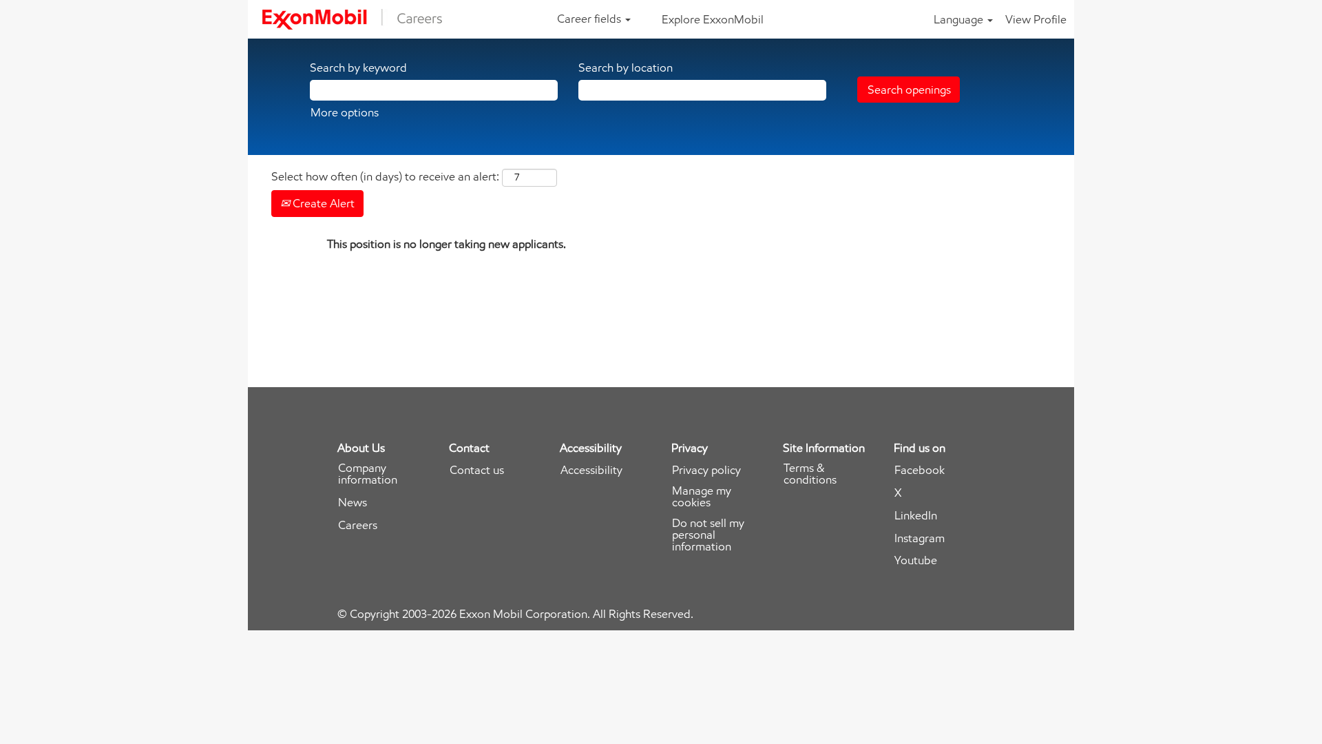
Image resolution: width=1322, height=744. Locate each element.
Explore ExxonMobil (713, 19)
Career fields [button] (590, 18)
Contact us (477, 470)
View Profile (1036, 19)
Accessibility (591, 470)
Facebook (919, 470)
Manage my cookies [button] (701, 496)
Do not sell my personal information (708, 535)
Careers (357, 525)
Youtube (915, 560)
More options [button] (345, 112)
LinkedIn (915, 515)
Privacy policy (706, 470)
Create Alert (322, 203)
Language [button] (960, 19)
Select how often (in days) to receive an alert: (385, 176)
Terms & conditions (810, 474)
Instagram (919, 538)
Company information (367, 474)
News (352, 502)
